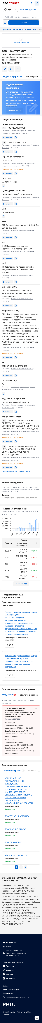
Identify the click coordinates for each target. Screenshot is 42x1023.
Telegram (9, 974)
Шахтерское (30, 29)
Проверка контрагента (12, 29)
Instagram (10, 970)
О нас (5, 986)
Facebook (10, 966)
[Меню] (37, 1018)
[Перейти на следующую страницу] (25, 867)
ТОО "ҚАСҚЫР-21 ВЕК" (15, 829)
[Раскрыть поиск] (5, 22)
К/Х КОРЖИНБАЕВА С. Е (16, 855)
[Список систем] (32, 3)
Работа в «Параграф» (11, 989)
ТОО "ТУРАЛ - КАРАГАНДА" (17, 816)
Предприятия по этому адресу (16, 471)
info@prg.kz (11, 942)
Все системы (8, 993)
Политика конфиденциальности (16, 997)
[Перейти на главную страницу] (11, 3)
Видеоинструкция (28, 9)
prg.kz (8, 947)
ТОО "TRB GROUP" (13, 842)
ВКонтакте (10, 978)
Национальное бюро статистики (22, 230)
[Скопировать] (16, 137)
